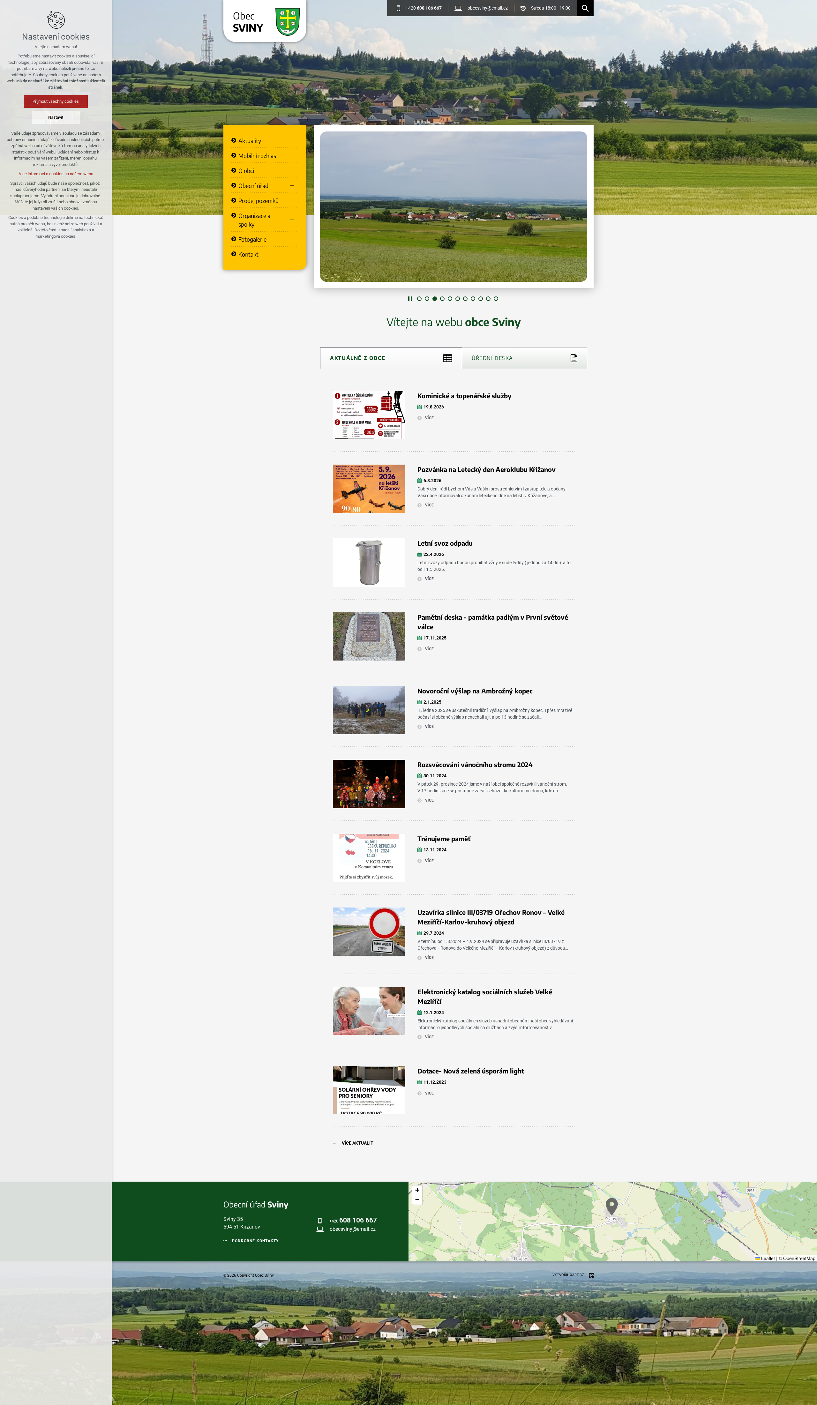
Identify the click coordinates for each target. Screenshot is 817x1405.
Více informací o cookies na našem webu (56, 173)
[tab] (391, 358)
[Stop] (410, 298)
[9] (480, 298)
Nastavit (56, 117)
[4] (442, 298)
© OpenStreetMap (797, 1258)
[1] (419, 298)
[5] (450, 298)
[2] (427, 298)
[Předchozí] (586, 206)
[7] (465, 298)
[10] (488, 298)
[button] (612, 1207)
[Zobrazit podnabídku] (292, 185)
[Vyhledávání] (585, 8)
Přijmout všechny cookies (56, 101)
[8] (473, 298)
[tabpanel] (453, 767)
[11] (496, 298)
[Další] (322, 206)
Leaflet (767, 1258)
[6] (457, 298)
